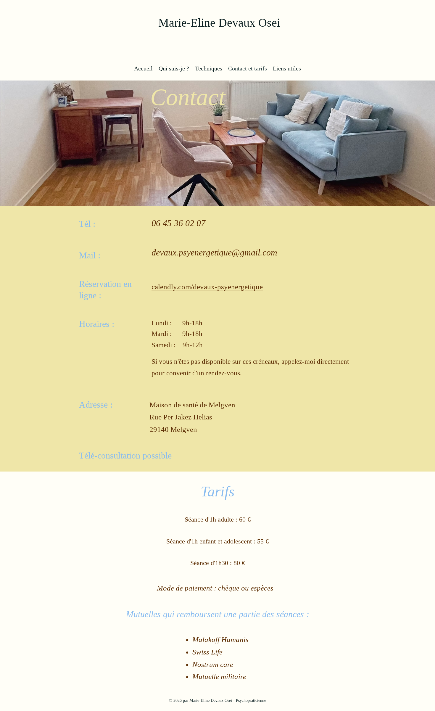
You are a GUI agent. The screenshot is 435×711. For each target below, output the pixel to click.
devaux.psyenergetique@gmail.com (214, 252)
